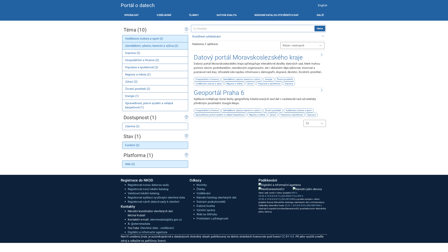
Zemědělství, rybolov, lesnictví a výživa (241, 79)
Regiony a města (234, 83)
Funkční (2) (132, 145)
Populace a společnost (269, 83)
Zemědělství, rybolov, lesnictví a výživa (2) (151, 45)
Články (194, 15)
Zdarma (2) (132, 126)
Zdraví (250, 83)
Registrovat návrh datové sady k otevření (153, 201)
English (322, 5)
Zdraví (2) (131, 81)
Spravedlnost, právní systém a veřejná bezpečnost (220, 115)
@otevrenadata (140, 223)
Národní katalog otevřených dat (216, 197)
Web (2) (130, 164)
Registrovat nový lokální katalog (148, 189)
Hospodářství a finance (207, 79)
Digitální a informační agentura (147, 232)
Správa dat (131, 15)
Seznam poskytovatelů (211, 201)
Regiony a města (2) (138, 74)
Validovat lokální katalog (143, 193)
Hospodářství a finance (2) (142, 60)
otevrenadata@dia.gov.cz (166, 219)
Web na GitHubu (207, 214)
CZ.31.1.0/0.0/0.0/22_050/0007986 (302, 205)
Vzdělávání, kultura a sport (209, 83)
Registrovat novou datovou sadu (148, 185)
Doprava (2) (132, 53)
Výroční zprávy (206, 210)
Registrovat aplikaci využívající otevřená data (156, 197)
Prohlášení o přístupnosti (212, 218)
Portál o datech (138, 5)
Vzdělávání (164, 15)
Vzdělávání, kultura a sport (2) (144, 38)
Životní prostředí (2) (137, 88)
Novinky (202, 185)
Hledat (320, 28)
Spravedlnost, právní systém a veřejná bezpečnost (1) (149, 105)
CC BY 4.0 (288, 236)
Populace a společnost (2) (141, 67)
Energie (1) (132, 96)
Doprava (289, 83)
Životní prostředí (285, 79)
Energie (268, 79)
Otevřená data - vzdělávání (157, 228)
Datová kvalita (226, 15)
